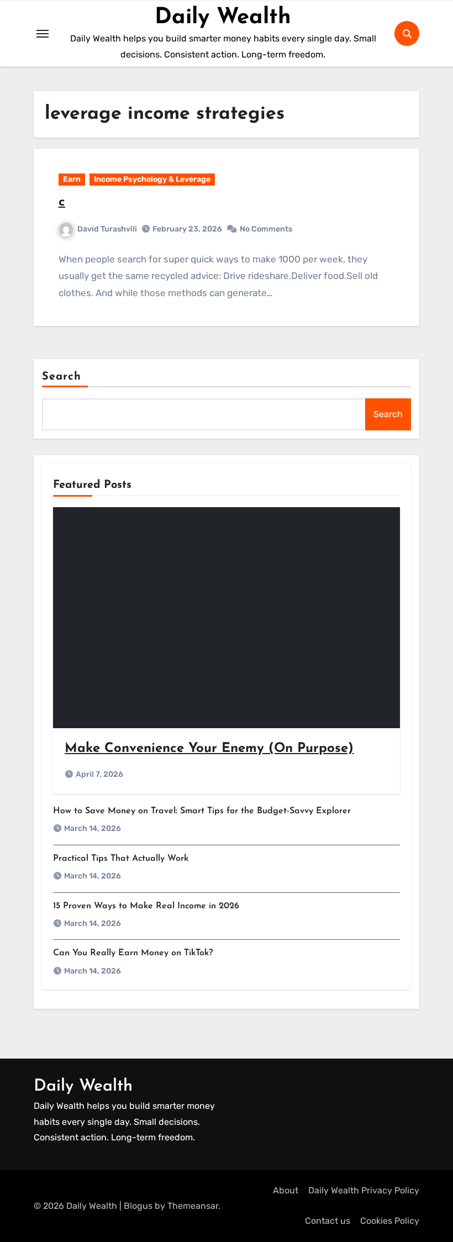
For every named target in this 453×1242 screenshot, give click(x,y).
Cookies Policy (389, 1220)
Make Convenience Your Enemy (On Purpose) (209, 748)
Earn (72, 179)
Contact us (327, 1220)
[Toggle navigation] (42, 33)
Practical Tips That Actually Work (120, 858)
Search (62, 376)
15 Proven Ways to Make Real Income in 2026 (146, 906)
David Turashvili (107, 229)
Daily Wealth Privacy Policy (363, 1190)
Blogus (138, 1206)
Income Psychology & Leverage (152, 179)
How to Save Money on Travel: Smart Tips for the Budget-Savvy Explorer (202, 811)
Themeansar (192, 1206)
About (285, 1190)
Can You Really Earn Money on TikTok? (133, 953)
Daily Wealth (223, 18)
